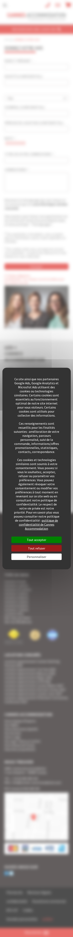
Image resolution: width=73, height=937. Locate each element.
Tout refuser (36, 548)
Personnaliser (36, 557)
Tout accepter (36, 540)
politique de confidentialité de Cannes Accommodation (38, 524)
